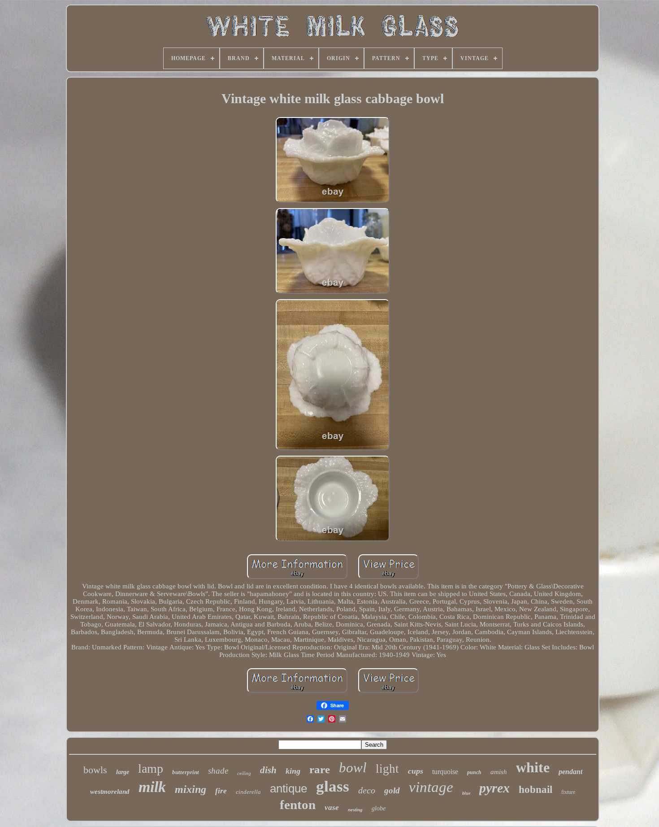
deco (366, 790)
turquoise (445, 771)
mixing (190, 789)
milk (152, 787)
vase (332, 807)
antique (288, 788)
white (533, 767)
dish (268, 770)
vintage (431, 787)
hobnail (535, 789)
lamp (150, 768)
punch (474, 772)
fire (221, 791)
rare (319, 769)
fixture (568, 792)
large (122, 772)
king (293, 770)
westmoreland (110, 791)
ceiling (244, 773)
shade (218, 770)
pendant (570, 771)
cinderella (248, 791)
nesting (355, 809)
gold (392, 790)
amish (498, 771)
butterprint (185, 772)
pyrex (494, 787)
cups (415, 770)
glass (332, 786)
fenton (298, 804)
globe (379, 808)
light (387, 768)
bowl (353, 767)
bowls (95, 769)
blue (466, 793)
